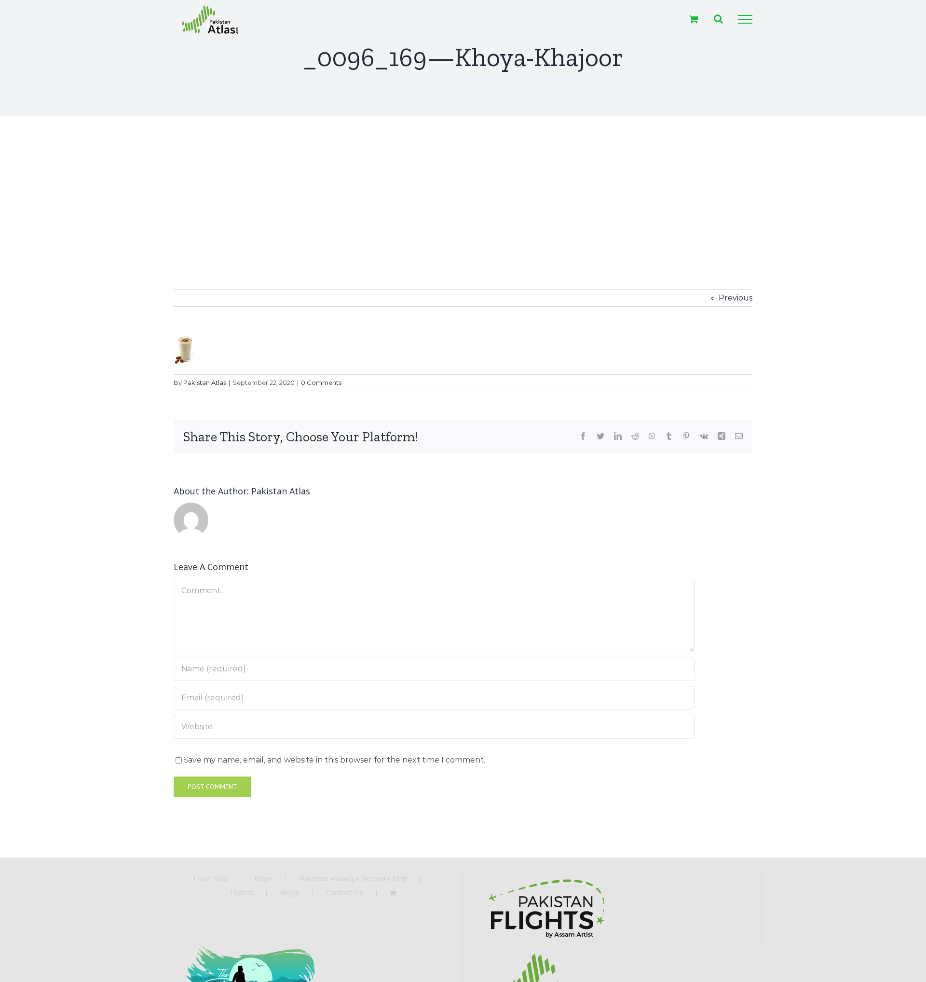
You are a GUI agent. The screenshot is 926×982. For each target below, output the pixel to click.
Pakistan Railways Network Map (353, 878)
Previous (735, 297)
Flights (242, 892)
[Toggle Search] (718, 19)
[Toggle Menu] (745, 19)
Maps (263, 878)
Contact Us (344, 892)
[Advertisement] (463, 188)
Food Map (210, 878)
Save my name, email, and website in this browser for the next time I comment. (334, 759)
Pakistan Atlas (204, 382)
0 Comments (321, 382)
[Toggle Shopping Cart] (693, 19)
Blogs (289, 892)
